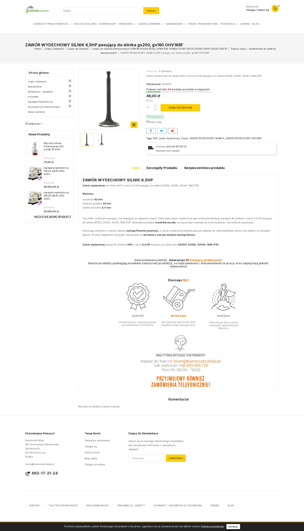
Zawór (184, 138)
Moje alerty (91, 458)
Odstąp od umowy (95, 464)
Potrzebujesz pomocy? (40, 433)
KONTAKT (35, 505)
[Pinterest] (172, 130)
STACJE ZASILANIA (85, 24)
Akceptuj (233, 526)
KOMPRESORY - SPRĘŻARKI (116, 24)
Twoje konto (93, 433)
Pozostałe (33, 96)
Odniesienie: (153, 84)
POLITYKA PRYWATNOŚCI (63, 505)
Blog (255, 24)
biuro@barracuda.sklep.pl (39, 464)
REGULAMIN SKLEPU (98, 505)
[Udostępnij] (151, 130)
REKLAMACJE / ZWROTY (131, 505)
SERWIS (245, 24)
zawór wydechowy (169, 138)
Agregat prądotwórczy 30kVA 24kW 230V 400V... (56, 170)
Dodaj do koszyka (180, 107)
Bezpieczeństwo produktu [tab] (204, 168)
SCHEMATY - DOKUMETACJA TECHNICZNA (178, 505)
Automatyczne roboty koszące (44, 107)
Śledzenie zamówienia (97, 440)
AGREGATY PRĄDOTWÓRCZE (50, 24)
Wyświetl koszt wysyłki (168, 151)
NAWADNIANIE (174, 24)
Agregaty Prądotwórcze (40, 101)
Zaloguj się (91, 446)
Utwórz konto (92, 452)
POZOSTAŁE (227, 24)
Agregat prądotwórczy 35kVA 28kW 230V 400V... (56, 195)
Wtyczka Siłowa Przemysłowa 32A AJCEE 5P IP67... (53, 146)
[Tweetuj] (162, 130)
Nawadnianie (35, 86)
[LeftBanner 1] (33, 124)
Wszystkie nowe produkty (52, 216)
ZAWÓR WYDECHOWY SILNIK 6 (207, 138)
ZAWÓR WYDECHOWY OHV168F (244, 138)
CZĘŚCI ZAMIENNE (149, 24)
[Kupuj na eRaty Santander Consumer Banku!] (154, 122)
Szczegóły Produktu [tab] (161, 168)
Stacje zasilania (36, 112)
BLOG (231, 505)
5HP (155, 138)
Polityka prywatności (212, 526)
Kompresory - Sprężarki (40, 91)
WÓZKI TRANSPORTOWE (203, 24)
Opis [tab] (135, 168)
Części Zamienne (37, 81)
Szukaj (151, 10)
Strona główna (39, 72)
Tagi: (149, 138)
